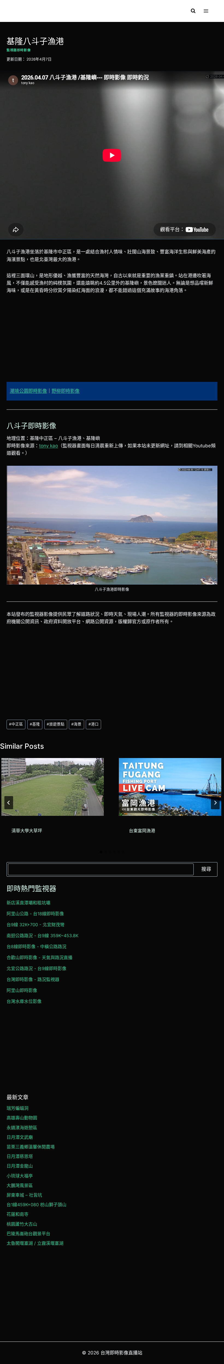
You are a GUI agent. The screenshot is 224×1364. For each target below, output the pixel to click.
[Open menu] (206, 11)
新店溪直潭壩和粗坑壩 (28, 902)
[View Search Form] (193, 11)
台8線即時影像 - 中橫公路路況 (36, 946)
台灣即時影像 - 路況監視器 (33, 979)
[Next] (215, 802)
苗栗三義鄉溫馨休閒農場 (31, 1146)
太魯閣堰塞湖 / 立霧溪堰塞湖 (35, 1243)
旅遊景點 (55, 724)
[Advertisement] (112, 341)
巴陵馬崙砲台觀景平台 (28, 1233)
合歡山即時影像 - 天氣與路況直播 (39, 957)
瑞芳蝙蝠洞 (17, 1108)
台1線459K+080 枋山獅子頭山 (36, 1204)
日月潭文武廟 (20, 1137)
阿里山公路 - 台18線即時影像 (35, 913)
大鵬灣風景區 (20, 1185)
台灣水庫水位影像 (24, 1001)
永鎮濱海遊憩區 (22, 1127)
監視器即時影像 (19, 50)
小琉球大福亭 (20, 1176)
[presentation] (52, 787)
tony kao (48, 445)
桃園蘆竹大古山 (22, 1224)
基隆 (35, 724)
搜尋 (206, 869)
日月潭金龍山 (20, 1166)
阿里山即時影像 (22, 990)
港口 (94, 724)
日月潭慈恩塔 (20, 1156)
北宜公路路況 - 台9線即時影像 (36, 968)
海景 (76, 724)
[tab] (101, 852)
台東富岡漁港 (142, 830)
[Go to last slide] (8, 802)
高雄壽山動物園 (22, 1117)
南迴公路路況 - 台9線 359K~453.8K (42, 935)
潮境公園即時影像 (28, 391)
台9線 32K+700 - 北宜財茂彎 (35, 924)
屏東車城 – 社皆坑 (24, 1195)
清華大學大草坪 (26, 830)
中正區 (16, 724)
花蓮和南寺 (17, 1214)
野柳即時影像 (65, 391)
